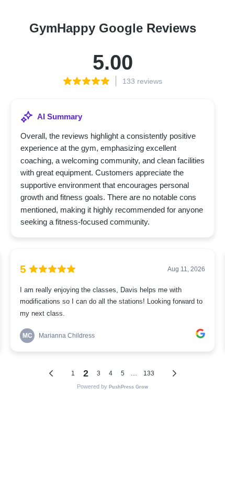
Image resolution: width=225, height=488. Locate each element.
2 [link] (85, 373)
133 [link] (148, 373)
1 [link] (73, 373)
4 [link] (111, 373)
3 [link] (98, 373)
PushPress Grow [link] (128, 387)
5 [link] (123, 373)
